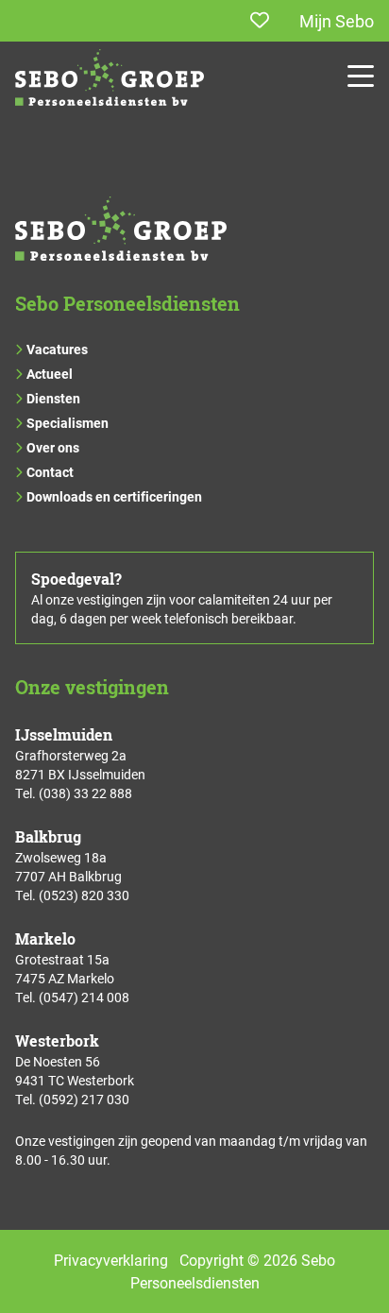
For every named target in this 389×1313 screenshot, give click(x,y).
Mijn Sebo (336, 20)
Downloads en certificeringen (114, 496)
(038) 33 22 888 (85, 793)
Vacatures (57, 349)
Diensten (53, 398)
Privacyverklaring (111, 1260)
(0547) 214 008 (84, 997)
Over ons (52, 447)
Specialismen (67, 423)
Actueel (49, 374)
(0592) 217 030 (84, 1099)
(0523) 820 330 (84, 895)
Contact (50, 472)
